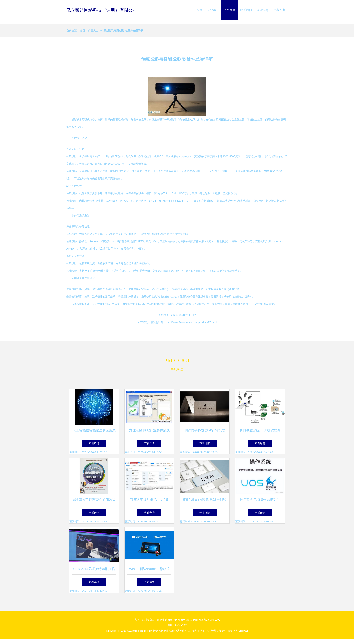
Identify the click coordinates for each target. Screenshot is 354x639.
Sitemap (243, 630)
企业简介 (213, 10)
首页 (199, 10)
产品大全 (229, 10)
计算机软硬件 (161, 630)
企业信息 (263, 10)
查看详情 (94, 443)
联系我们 (246, 10)
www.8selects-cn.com (139, 630)
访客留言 (279, 10)
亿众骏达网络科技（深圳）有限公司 (101, 10)
